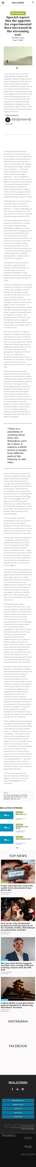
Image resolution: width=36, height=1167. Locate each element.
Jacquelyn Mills (9, 797)
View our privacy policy (27, 1128)
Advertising (18, 1112)
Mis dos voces (15, 799)
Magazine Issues (18, 1104)
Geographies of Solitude (19, 795)
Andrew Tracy (19, 38)
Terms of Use (18, 1116)
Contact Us (18, 1108)
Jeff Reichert (18, 797)
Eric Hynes (7, 795)
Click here (15, 781)
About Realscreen (18, 1100)
